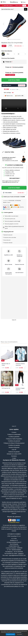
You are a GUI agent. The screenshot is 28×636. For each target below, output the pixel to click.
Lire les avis (21, 192)
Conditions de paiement (14, 441)
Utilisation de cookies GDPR (14, 454)
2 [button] (9, 39)
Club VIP (14, 449)
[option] (14, 25)
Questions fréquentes (14, 447)
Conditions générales (14, 436)
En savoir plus (18, 632)
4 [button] (12, 39)
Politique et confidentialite (14, 434)
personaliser (19, 634)
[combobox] (12, 9)
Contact (14, 458)
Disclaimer (14, 456)
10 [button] (20, 39)
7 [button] (16, 39)
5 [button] (13, 39)
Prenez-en (8, 61)
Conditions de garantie (14, 445)
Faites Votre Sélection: (6, 51)
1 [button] (8, 39)
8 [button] (17, 39)
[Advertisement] (14, 330)
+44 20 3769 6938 (18, 551)
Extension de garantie (14, 451)
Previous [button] (3, 23)
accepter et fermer (10, 634)
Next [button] (25, 23)
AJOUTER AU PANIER (14, 80)
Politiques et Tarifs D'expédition (14, 438)
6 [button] (14, 39)
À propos (14, 432)
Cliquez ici (20, 553)
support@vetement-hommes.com (17, 555)
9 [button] (18, 39)
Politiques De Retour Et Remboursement (14, 443)
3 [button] (11, 39)
